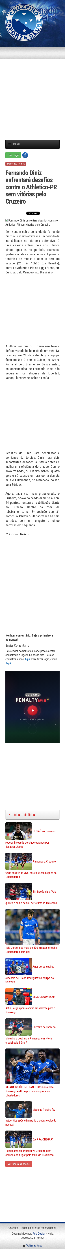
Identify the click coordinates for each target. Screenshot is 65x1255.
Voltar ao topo (33, 1245)
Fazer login (13, 155)
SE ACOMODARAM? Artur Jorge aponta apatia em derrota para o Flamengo (30, 1004)
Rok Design (38, 1233)
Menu (16, 144)
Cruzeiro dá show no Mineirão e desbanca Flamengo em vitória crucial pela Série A (30, 1034)
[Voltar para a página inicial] (24, 22)
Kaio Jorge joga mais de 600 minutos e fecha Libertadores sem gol (31, 950)
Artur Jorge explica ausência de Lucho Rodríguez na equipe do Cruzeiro (29, 974)
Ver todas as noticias (19, 1163)
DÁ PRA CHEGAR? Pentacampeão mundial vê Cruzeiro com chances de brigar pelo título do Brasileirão (29, 1147)
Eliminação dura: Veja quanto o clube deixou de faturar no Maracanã (31, 897)
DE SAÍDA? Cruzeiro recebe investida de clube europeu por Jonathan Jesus (30, 839)
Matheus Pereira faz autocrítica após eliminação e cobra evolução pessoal (30, 1117)
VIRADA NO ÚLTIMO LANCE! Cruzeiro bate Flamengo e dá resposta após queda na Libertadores (29, 1091)
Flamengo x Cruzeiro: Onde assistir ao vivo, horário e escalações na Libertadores (31, 869)
